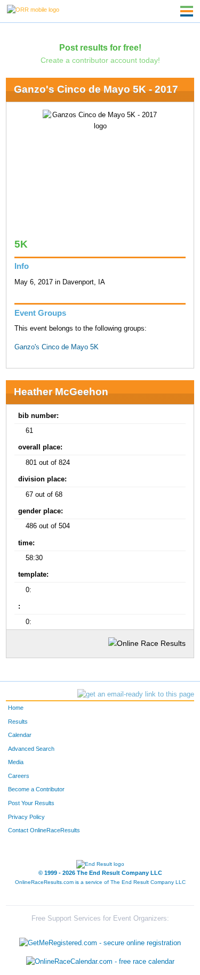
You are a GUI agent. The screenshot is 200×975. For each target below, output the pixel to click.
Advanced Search (31, 748)
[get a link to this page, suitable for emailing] (135, 694)
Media (15, 762)
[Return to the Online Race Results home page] (33, 9)
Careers (18, 776)
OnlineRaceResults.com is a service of (100, 882)
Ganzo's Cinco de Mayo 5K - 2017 (96, 89)
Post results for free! (100, 47)
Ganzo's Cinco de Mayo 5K (56, 347)
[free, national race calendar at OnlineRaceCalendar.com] (100, 962)
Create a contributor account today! (100, 60)
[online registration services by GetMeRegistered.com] (100, 940)
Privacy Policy (26, 817)
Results (18, 721)
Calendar (19, 735)
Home (15, 707)
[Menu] (186, 11)
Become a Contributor (36, 789)
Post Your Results (31, 803)
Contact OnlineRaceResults (44, 830)
